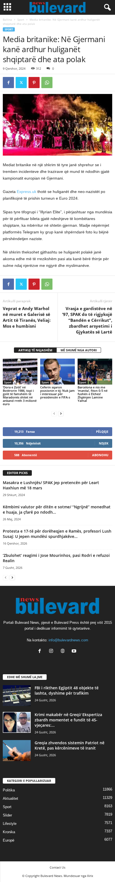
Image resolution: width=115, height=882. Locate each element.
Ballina (7, 19)
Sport (20, 19)
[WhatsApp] (46, 82)
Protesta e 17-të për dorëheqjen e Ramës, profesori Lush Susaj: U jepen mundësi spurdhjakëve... (57, 533)
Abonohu (100, 455)
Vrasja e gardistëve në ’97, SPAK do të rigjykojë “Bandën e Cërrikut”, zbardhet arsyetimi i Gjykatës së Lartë (87, 320)
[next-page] (61, 413)
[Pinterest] (34, 82)
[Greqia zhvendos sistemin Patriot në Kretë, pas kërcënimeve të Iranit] (17, 750)
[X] (21, 82)
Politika (9, 790)
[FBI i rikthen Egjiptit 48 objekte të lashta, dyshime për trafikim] (17, 695)
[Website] (64, 651)
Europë (8, 840)
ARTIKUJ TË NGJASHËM (35, 350)
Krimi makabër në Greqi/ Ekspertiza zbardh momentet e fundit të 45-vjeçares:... (68, 720)
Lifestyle (9, 823)
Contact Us (57, 867)
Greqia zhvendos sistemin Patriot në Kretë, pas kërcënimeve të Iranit (69, 745)
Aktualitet (10, 798)
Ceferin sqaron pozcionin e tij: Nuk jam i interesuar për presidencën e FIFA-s (57, 392)
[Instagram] (52, 651)
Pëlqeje (102, 431)
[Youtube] (75, 651)
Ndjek (103, 443)
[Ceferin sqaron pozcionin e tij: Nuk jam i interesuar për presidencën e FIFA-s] (57, 372)
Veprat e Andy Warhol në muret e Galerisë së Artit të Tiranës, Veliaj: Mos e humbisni (27, 317)
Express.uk (26, 191)
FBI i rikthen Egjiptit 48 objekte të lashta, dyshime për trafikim (67, 690)
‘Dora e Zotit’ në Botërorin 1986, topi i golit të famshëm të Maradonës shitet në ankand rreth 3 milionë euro (20, 395)
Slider (7, 815)
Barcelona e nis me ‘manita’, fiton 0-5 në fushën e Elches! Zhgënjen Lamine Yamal (92, 394)
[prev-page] (54, 413)
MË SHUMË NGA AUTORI (79, 350)
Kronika (9, 832)
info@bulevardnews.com (68, 640)
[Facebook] (8, 82)
